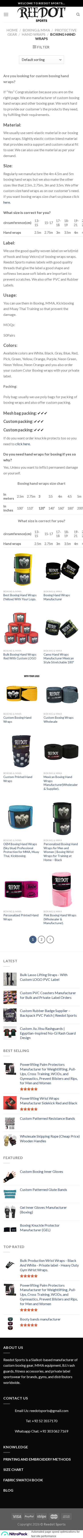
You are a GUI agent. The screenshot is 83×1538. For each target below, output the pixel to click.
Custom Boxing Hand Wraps (17, 719)
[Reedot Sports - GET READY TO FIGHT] (41, 14)
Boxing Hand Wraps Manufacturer (57, 597)
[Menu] (6, 14)
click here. (23, 444)
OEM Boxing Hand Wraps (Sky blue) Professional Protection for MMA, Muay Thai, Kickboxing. (21, 850)
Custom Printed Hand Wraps (17, 779)
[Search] (78, 14)
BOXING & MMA (36, 30)
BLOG (8, 1490)
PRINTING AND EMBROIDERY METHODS (37, 1459)
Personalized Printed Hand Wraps (21, 917)
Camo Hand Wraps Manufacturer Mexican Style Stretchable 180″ (59, 658)
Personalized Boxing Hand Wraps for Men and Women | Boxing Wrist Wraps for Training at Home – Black (61, 852)
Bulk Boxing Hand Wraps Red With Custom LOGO (19, 656)
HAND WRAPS (33, 34)
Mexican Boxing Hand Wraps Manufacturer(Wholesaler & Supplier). (61, 783)
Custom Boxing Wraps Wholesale (58, 719)
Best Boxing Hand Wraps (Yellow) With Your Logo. (20, 597)
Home (12, 30)
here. (7, 202)
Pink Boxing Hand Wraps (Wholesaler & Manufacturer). (60, 919)
